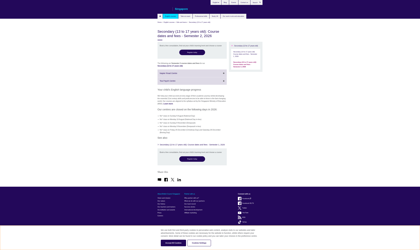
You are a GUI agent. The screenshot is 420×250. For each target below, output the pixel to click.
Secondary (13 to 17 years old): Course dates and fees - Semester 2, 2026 (245, 64)
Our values (161, 201)
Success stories (189, 207)
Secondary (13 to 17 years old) (170, 66)
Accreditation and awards (166, 210)
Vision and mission (164, 198)
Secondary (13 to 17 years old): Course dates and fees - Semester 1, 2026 (192, 145)
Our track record (190, 204)
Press (159, 213)
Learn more (168, 104)
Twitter (244, 208)
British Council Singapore (164, 9)
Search (261, 3)
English (215, 2)
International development (193, 210)
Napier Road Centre (173, 74)
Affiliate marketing (190, 213)
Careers (160, 216)
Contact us (244, 2)
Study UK (215, 16)
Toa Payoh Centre (172, 82)
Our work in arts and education (233, 16)
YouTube (245, 212)
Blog (225, 2)
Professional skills (201, 16)
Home (160, 16)
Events (233, 2)
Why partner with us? (191, 198)
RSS (243, 217)
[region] (210, 237)
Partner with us (189, 194)
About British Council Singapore (169, 194)
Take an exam (185, 16)
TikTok (244, 222)
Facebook (246, 198)
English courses (170, 16)
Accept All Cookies (173, 243)
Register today (192, 52)
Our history (161, 204)
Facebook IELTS (248, 203)
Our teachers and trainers (166, 207)
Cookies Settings (199, 243)
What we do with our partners (194, 201)
